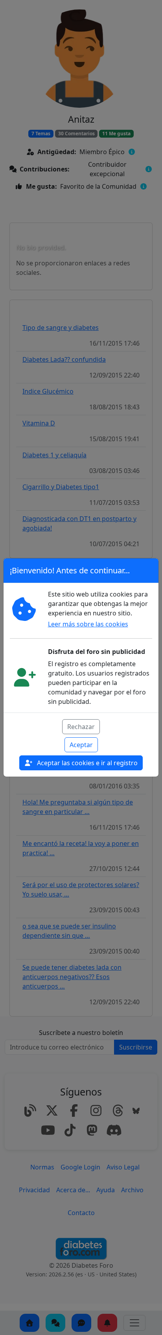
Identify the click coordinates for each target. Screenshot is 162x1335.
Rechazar (81, 726)
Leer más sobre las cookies (88, 624)
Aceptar (81, 744)
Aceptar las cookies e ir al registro (86, 763)
